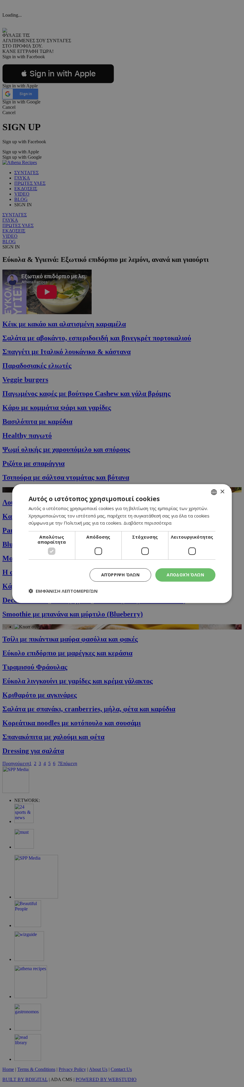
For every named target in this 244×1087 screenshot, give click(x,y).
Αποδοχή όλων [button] (185, 575)
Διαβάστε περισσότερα (147, 523)
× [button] (222, 492)
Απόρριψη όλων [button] (120, 575)
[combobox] (214, 492)
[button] (63, 591)
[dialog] (122, 543)
